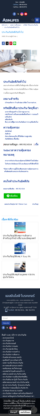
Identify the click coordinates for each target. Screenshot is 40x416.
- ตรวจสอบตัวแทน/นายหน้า (12, 366)
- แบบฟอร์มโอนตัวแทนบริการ (13, 371)
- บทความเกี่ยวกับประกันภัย (12, 363)
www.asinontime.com (26, 300)
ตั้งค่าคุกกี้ (13, 412)
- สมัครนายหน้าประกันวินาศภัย (14, 374)
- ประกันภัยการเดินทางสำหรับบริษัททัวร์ (17, 393)
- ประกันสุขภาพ (8, 341)
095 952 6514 (23, 4)
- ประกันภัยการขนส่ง (10, 346)
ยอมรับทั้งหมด (25, 412)
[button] (32, 20)
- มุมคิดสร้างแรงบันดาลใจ (12, 360)
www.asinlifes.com (13, 300)
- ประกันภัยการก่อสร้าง (11, 352)
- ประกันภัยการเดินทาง (10, 354)
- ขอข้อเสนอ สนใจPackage (12, 368)
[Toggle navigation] (37, 20)
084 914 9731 (30, 310)
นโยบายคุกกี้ (18, 408)
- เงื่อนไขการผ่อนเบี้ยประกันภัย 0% (15, 388)
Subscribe (6, 323)
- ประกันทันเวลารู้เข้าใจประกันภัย (15, 379)
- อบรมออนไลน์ (8, 338)
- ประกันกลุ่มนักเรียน (10, 349)
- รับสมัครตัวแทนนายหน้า (12, 357)
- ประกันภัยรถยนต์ (9, 343)
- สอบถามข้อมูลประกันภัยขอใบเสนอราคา (18, 396)
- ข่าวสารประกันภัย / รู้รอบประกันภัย (16, 385)
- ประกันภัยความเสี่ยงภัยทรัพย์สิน (14, 377)
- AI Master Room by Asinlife (12, 391)
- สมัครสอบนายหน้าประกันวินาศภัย (15, 382)
